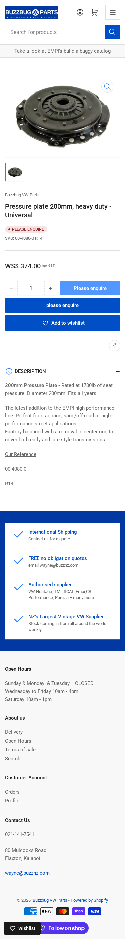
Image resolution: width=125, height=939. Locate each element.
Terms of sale (20, 750)
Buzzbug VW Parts (22, 194)
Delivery (14, 732)
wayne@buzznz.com (27, 873)
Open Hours (18, 741)
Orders (12, 792)
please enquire (62, 305)
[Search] (112, 32)
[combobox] (62, 32)
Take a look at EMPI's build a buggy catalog (62, 51)
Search (12, 759)
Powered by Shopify (89, 900)
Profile (12, 801)
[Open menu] (112, 12)
